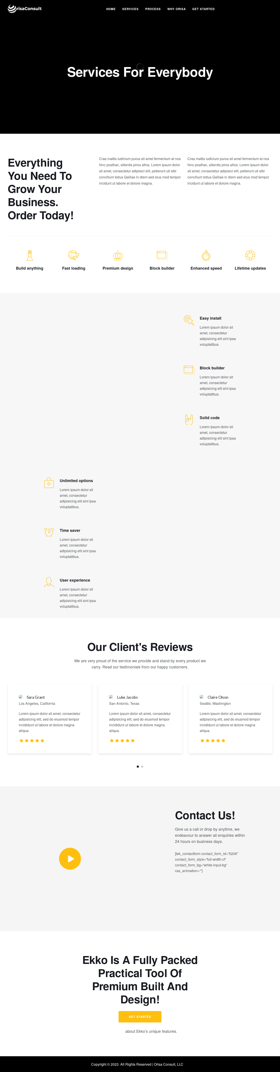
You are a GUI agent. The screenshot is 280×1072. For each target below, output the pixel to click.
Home (111, 9)
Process (153, 9)
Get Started (203, 9)
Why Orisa (176, 9)
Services (130, 9)
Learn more (113, 1031)
